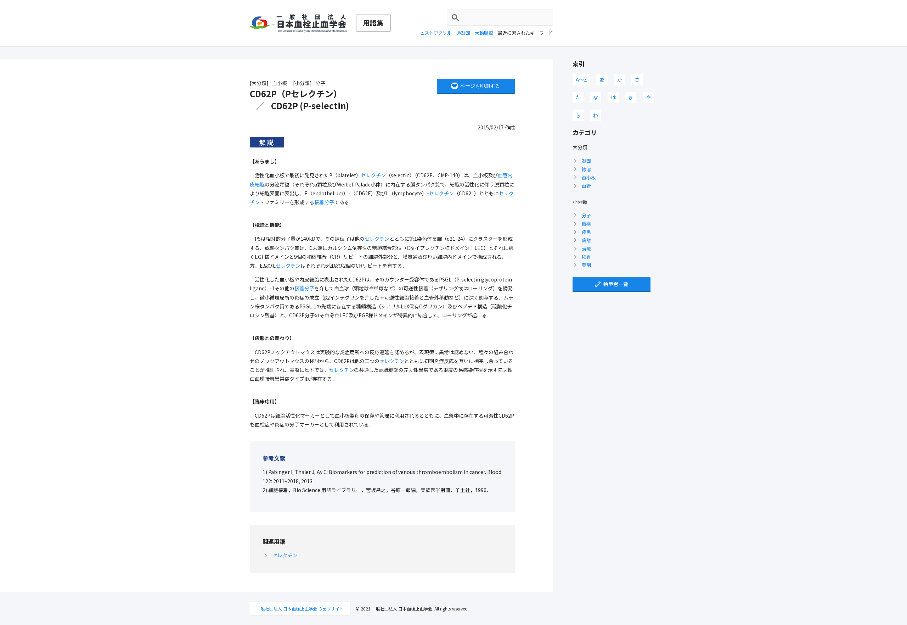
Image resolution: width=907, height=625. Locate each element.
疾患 (586, 232)
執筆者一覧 (615, 284)
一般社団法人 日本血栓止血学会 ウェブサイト (300, 609)
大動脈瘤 (484, 32)
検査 (586, 256)
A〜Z (581, 79)
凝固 (586, 160)
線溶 (586, 169)
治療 (586, 248)
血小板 (589, 177)
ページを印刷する (480, 86)
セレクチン (373, 175)
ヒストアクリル (436, 32)
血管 (586, 185)
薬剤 (586, 265)
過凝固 (463, 32)
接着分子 (324, 202)
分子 (586, 215)
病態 (586, 240)
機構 (586, 223)
